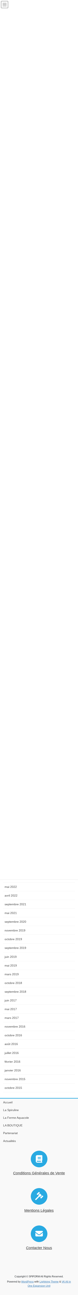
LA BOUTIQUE (12, 1125)
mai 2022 (11, 886)
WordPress (27, 1281)
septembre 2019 (15, 948)
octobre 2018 (13, 983)
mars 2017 (12, 1017)
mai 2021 (11, 913)
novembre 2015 (15, 1079)
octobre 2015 (13, 1087)
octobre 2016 (13, 1035)
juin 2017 (11, 1000)
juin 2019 (11, 956)
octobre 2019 (13, 939)
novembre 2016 (15, 1026)
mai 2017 (11, 1009)
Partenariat (10, 1133)
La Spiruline (11, 1110)
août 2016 (11, 1044)
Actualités (9, 1141)
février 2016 (12, 1061)
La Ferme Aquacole (16, 1117)
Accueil (7, 1102)
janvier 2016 (13, 1070)
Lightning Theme (49, 1281)
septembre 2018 (15, 991)
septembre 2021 (15, 904)
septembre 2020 (15, 921)
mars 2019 (12, 974)
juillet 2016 (12, 1053)
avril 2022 (11, 895)
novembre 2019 (15, 930)
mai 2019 (11, 965)
